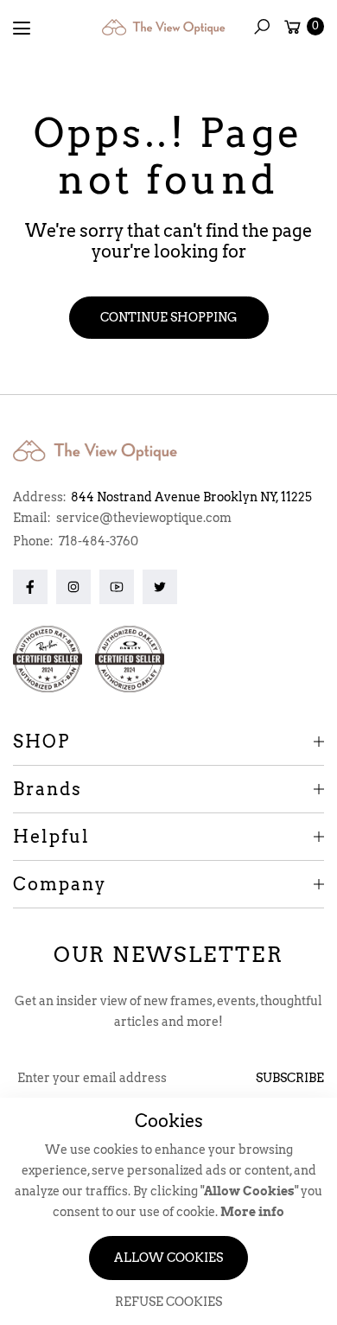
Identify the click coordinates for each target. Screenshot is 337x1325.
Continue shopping (169, 317)
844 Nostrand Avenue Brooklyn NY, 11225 (191, 497)
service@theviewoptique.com (143, 518)
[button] (262, 27)
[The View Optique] (167, 27)
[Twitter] (160, 587)
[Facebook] (30, 587)
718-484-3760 (98, 541)
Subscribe (290, 1078)
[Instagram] (73, 587)
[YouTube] (116, 587)
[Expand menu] (21, 28)
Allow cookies (168, 1257)
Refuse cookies (168, 1302)
